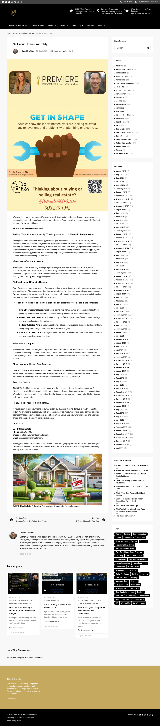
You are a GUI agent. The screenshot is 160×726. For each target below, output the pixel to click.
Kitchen (135, 574)
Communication (139, 534)
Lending (119, 101)
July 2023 (120, 297)
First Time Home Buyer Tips (127, 506)
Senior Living (121, 146)
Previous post (21, 518)
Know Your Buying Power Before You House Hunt (131, 482)
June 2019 (120, 378)
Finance (143, 541)
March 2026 (120, 185)
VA (117, 603)
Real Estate (17, 33)
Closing (127, 534)
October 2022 (121, 322)
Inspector (132, 570)
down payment (122, 541)
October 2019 (121, 364)
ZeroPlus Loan (139, 603)
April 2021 (120, 336)
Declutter (141, 538)
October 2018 (121, 399)
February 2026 (121, 189)
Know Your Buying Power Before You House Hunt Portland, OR (131, 500)
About (100, 26)
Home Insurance (139, 563)
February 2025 (121, 231)
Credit (118, 538)
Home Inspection (123, 563)
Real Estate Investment (125, 132)
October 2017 (121, 441)
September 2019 (122, 367)
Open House (121, 122)
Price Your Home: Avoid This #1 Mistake (132, 466)
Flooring (119, 556)
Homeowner (121, 94)
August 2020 (121, 343)
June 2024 (120, 259)
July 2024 (120, 255)
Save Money (127, 599)
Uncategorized (122, 153)
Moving (134, 581)
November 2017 (122, 438)
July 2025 (120, 213)
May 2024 (119, 262)
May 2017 (119, 448)
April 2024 (120, 266)
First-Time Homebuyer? (125, 516)
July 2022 (120, 325)
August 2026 (121, 171)
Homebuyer (137, 556)
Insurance (120, 97)
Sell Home (140, 599)
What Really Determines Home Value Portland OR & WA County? (130, 510)
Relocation (120, 136)
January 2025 (121, 234)
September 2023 (122, 290)
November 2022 (122, 318)
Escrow (134, 541)
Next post (95, 518)
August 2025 (121, 210)
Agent (118, 534)
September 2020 (122, 339)
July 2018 (120, 409)
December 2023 (122, 280)
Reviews (90, 26)
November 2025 (122, 199)
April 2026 (120, 182)
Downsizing (120, 80)
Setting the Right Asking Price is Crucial (132, 470)
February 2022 (121, 329)
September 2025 (122, 206)
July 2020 (120, 346)
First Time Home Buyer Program (129, 552)
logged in (22, 658)
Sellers (62, 26)
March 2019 (120, 388)
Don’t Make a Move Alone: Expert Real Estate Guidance (131, 475)
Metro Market (121, 578)
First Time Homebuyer (125, 83)
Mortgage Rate (122, 581)
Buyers (50, 26)
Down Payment (122, 76)
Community (76, 26)
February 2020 (121, 357)
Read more (11, 699)
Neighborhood (122, 585)
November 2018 (122, 395)
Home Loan (120, 567)
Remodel (119, 596)
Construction (121, 73)
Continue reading (16, 627)
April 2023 (120, 308)
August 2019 (121, 371)
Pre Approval (121, 588)
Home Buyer (121, 559)
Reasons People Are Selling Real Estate (31, 521)
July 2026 (120, 175)
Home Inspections (123, 90)
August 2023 (121, 294)
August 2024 (121, 252)
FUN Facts (120, 87)
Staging (119, 150)
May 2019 (119, 381)
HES (127, 556)
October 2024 (121, 245)
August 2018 (121, 406)
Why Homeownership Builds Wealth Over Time (132, 487)
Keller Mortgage (122, 574)
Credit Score (129, 538)
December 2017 (122, 434)
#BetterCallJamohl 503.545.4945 (28, 229)
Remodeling (131, 596)
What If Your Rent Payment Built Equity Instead (131, 494)
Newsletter (120, 118)
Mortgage (120, 111)
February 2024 (121, 273)
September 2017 (122, 445)
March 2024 (120, 269)
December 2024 (122, 238)
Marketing (120, 108)
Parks (118, 125)
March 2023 (120, 311)
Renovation (144, 596)
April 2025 (120, 224)
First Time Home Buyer (18, 26)
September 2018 (122, 402)
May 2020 (119, 350)
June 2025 (120, 217)
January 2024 (121, 276)
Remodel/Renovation (124, 139)
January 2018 (121, 431)
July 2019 (120, 374)
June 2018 (120, 413)
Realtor (140, 592)
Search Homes (38, 26)
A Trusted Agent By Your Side (87, 521)
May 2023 (119, 304)
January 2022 (121, 332)
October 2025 (121, 203)
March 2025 (120, 227)
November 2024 (122, 241)
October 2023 (121, 287)
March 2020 (120, 353)
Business (119, 66)
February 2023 (121, 315)
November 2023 (122, 283)
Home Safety (133, 567)
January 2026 (121, 192)
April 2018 (120, 420)
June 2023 (120, 301)
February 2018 (121, 427)
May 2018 (119, 417)
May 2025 (119, 220)
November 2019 (122, 360)
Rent (117, 599)
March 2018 (120, 424)
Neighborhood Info (123, 115)
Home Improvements (137, 559)
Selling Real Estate (29, 33)
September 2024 (122, 248)
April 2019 (120, 385)
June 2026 (120, 178)
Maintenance (121, 104)
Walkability (125, 603)
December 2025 (122, 196)
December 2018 (122, 392)
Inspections (120, 570)
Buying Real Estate (18, 600)
